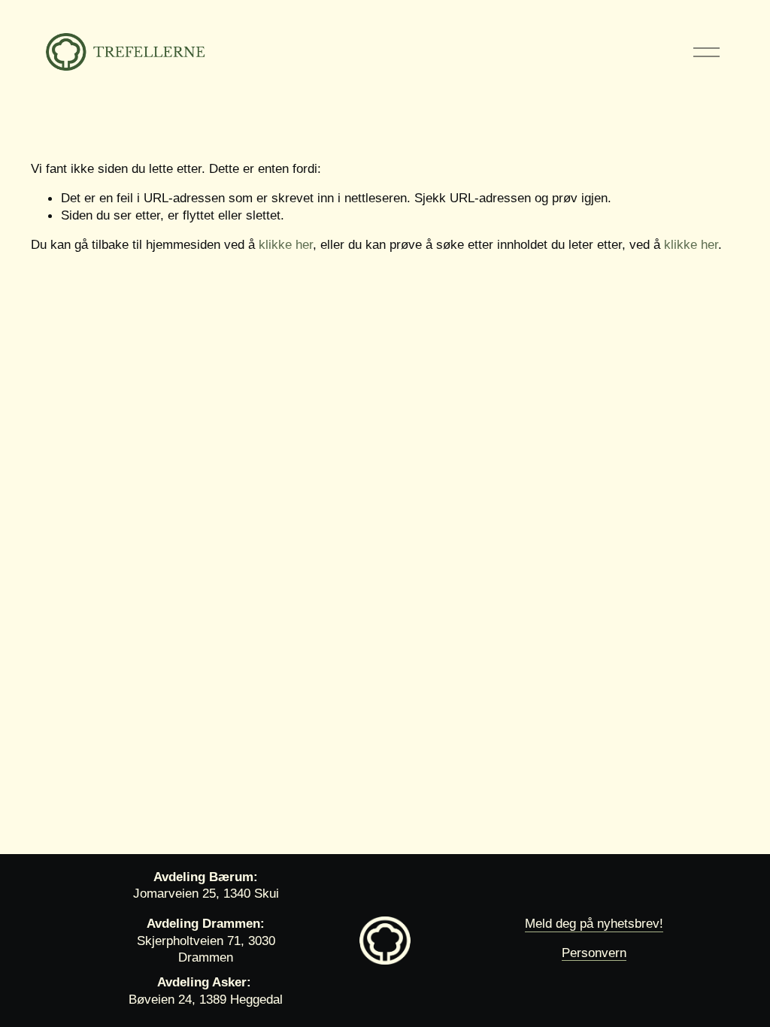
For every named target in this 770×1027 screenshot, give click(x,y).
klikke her (286, 244)
